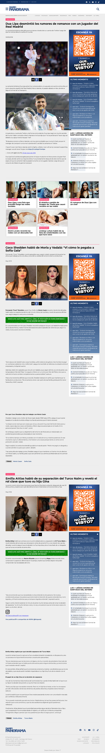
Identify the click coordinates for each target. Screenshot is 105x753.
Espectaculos (10, 19)
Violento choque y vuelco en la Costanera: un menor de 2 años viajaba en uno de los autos (83, 162)
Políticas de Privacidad (13, 745)
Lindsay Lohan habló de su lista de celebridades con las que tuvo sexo (52, 233)
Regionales (63, 15)
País (69, 15)
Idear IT (58, 750)
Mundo (74, 15)
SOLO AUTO (33, 1)
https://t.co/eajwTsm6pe (36, 149)
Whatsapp (89, 15)
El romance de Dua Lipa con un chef (83, 203)
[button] (7, 9)
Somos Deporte (53, 15)
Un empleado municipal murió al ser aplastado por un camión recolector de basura (84, 155)
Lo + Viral (96, 15)
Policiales (44, 15)
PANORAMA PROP (25, 1)
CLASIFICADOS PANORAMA (12, 1)
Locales (37, 15)
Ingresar (96, 7)
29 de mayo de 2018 (29, 153)
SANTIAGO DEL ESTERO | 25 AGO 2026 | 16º (16, 15)
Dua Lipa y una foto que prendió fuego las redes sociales (19, 204)
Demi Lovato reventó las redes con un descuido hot (20, 232)
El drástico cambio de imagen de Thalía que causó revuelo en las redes (52, 204)
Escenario (81, 15)
